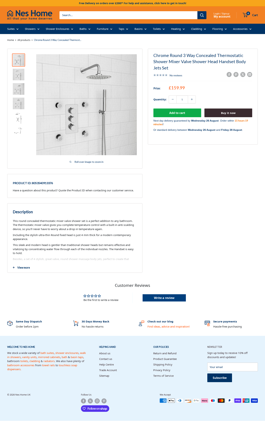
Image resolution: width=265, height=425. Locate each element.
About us (104, 353)
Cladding (196, 29)
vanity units (29, 357)
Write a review (164, 298)
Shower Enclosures (57, 29)
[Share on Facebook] (229, 74)
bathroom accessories (20, 365)
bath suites (47, 353)
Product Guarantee (165, 359)
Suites (11, 29)
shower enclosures (67, 353)
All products (23, 40)
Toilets (157, 29)
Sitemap (104, 375)
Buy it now (228, 112)
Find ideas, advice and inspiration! (168, 326)
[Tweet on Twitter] (242, 74)
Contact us (105, 359)
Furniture (102, 29)
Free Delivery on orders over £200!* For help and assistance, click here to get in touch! (132, 3)
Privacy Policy (161, 370)
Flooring (217, 29)
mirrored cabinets (49, 357)
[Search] (201, 15)
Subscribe (220, 378)
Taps (121, 29)
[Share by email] (249, 74)
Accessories (240, 29)
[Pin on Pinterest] (235, 74)
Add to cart (177, 113)
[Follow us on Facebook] (83, 400)
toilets (24, 361)
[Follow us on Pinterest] (104, 400)
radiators (49, 361)
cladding (34, 361)
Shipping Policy (162, 364)
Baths (83, 29)
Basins (138, 29)
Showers (30, 29)
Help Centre (106, 364)
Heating (176, 29)
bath (64, 357)
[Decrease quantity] (172, 99)
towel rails (48, 365)
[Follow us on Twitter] (90, 400)
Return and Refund (164, 353)
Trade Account (108, 370)
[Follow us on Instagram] (97, 400)
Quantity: (160, 99)
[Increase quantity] (192, 99)
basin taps (77, 357)
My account (222, 16)
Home (10, 40)
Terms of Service (163, 375)
